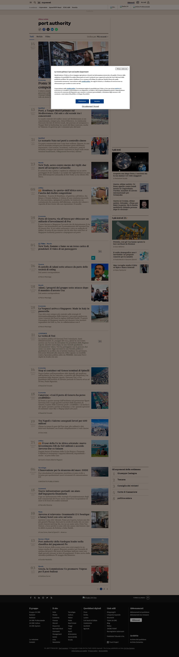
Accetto (97, 101)
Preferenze (82, 101)
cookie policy (86, 81)
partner (117, 88)
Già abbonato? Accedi (90, 106)
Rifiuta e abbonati (122, 69)
